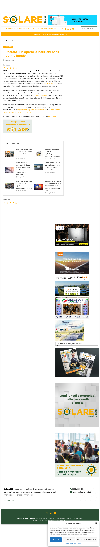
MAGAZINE (11, 28)
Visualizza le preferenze (86, 540)
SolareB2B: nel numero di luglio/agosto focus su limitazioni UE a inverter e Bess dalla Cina (53, 186)
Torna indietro (10, 41)
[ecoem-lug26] (57, 321)
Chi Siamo (63, 34)
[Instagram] (68, 28)
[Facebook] (65, 28)
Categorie (36, 34)
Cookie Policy (69, 543)
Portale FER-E (48, 83)
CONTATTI (60, 28)
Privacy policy (78, 543)
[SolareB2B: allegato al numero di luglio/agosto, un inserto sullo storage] (38, 154)
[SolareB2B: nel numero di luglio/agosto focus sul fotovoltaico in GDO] (9, 154)
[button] (96, 523)
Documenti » (9, 501)
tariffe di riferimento (39, 95)
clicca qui (52, 116)
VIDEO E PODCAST (37, 28)
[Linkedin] (70, 28)
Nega (69, 540)
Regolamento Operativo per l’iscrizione (32, 110)
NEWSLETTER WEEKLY (23, 28)
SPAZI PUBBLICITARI (50, 28)
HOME (5, 28)
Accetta (55, 540)
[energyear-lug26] (60, 298)
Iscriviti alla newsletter (51, 34)
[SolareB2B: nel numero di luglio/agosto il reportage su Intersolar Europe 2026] (9, 186)
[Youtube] (73, 28)
